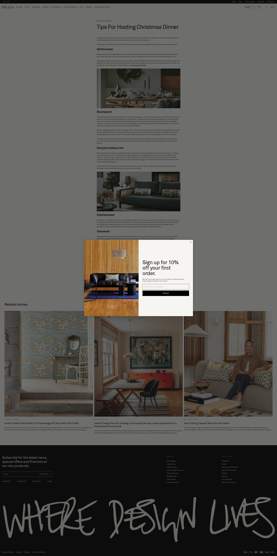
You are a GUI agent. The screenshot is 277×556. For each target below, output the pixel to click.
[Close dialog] (190, 242)
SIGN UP (166, 293)
